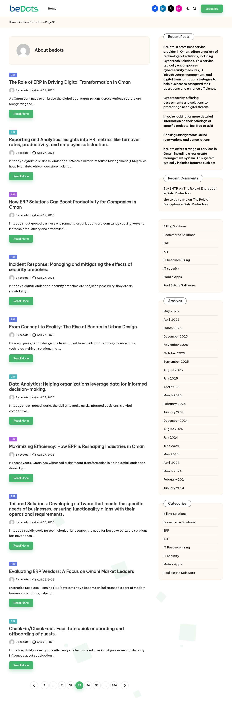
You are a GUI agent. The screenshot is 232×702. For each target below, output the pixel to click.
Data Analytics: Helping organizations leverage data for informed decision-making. (78, 386)
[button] (212, 9)
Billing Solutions (175, 226)
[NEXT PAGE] (125, 685)
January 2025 (173, 412)
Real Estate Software (179, 285)
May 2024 (171, 454)
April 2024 (171, 463)
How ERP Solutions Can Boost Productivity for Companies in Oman (72, 204)
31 (62, 685)
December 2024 (175, 421)
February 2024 (174, 479)
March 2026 (172, 328)
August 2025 (173, 370)
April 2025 (171, 387)
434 (114, 685)
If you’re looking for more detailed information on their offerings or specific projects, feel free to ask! (188, 121)
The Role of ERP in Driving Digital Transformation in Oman (70, 82)
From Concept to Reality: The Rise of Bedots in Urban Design (73, 326)
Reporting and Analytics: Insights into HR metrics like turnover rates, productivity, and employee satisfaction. (74, 142)
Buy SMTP (170, 188)
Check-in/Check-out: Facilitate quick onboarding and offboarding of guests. (66, 631)
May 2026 (171, 311)
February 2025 (174, 404)
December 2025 (175, 336)
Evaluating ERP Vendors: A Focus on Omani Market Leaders (71, 571)
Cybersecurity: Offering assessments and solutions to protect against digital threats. (186, 102)
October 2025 (174, 353)
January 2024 (173, 488)
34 (88, 685)
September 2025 (176, 362)
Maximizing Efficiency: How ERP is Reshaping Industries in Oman (77, 446)
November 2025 (175, 345)
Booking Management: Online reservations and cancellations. (186, 137)
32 (70, 685)
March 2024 (172, 471)
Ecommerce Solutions (179, 235)
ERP (13, 74)
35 (96, 685)
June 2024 (171, 446)
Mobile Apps (172, 277)
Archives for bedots (31, 22)
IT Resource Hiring (176, 260)
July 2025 (170, 378)
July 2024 (170, 437)
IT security (171, 269)
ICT (166, 252)
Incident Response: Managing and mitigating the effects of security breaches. (70, 266)
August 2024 (173, 429)
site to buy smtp (175, 200)
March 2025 (172, 395)
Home (12, 22)
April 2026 (171, 320)
